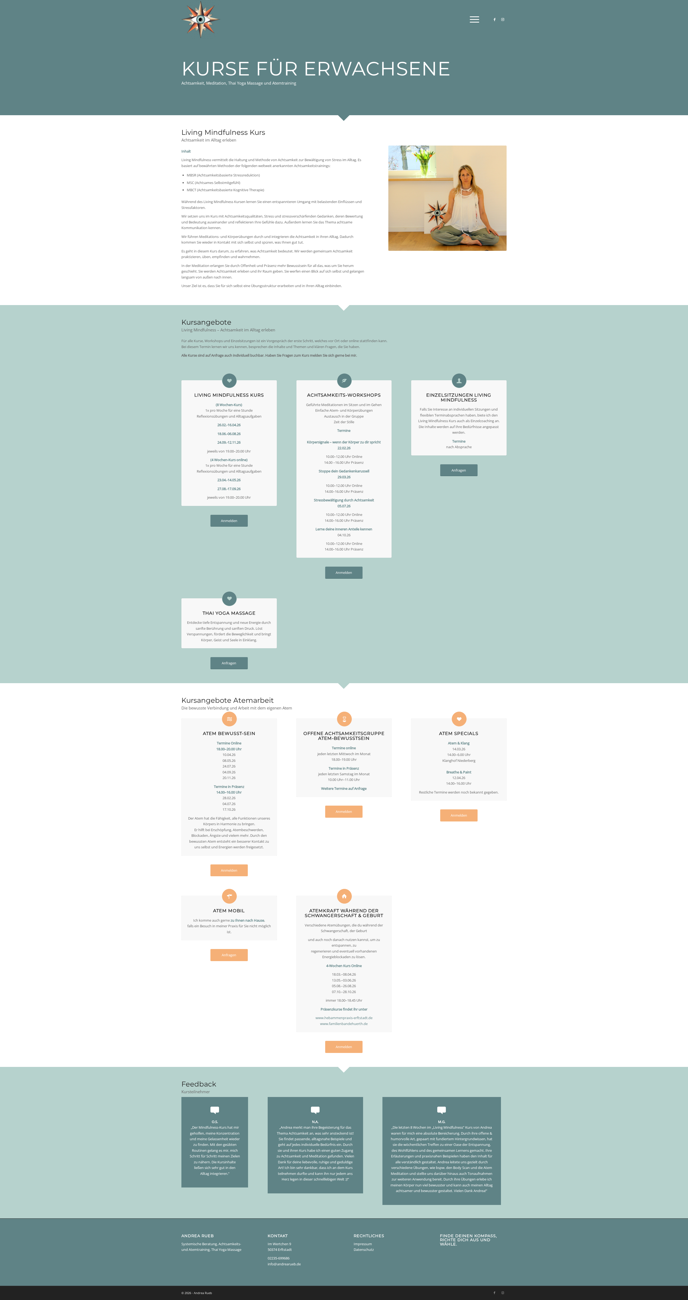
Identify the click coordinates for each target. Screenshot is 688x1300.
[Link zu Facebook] (494, 19)
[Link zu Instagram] (503, 19)
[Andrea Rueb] (200, 19)
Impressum (363, 1243)
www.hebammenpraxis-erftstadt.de (344, 1017)
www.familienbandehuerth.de (344, 1023)
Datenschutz (364, 1249)
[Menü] (472, 19)
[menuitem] (472, 19)
